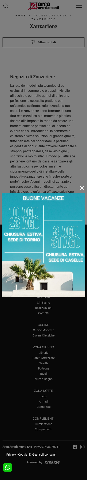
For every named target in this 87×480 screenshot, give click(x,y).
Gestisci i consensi (44, 454)
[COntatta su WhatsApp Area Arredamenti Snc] (7, 467)
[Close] (82, 188)
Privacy (11, 454)
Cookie (22, 454)
